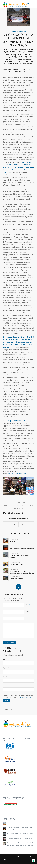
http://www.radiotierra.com (17, 474)
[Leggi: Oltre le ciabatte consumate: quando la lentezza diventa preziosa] (4, 828)
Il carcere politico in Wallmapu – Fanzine (20, 833)
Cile (24, 32)
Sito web (28, 618)
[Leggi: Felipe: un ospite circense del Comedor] (4, 839)
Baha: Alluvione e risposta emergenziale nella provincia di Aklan (22, 572)
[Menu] (31, 4)
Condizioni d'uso (16, 856)
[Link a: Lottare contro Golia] (5, 564)
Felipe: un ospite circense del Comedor (19, 838)
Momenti (12, 541)
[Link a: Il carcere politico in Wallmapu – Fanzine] (5, 554)
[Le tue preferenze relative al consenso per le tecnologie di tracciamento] (33, 860)
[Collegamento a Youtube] (30, 861)
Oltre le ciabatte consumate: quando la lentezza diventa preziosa (22, 549)
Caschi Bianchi (17, 32)
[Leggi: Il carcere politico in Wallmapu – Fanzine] (4, 834)
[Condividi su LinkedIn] (30, 524)
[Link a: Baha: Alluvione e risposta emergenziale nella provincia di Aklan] (5, 570)
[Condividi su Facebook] (7, 524)
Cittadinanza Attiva (16, 513)
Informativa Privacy (25, 697)
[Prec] (7, 485)
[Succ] (30, 485)
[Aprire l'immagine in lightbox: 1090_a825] (24, 494)
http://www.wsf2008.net (16, 420)
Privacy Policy (25, 856)
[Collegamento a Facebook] (27, 861)
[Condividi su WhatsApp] (22, 524)
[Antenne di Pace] (15, 4)
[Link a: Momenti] (5, 540)
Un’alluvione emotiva (16, 578)
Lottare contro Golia (16, 564)
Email (28, 611)
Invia (6, 700)
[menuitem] (27, 4)
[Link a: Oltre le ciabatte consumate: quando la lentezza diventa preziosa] (5, 547)
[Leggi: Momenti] (4, 823)
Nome (28, 605)
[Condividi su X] (14, 524)
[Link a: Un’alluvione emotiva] (5, 578)
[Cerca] (27, 4)
